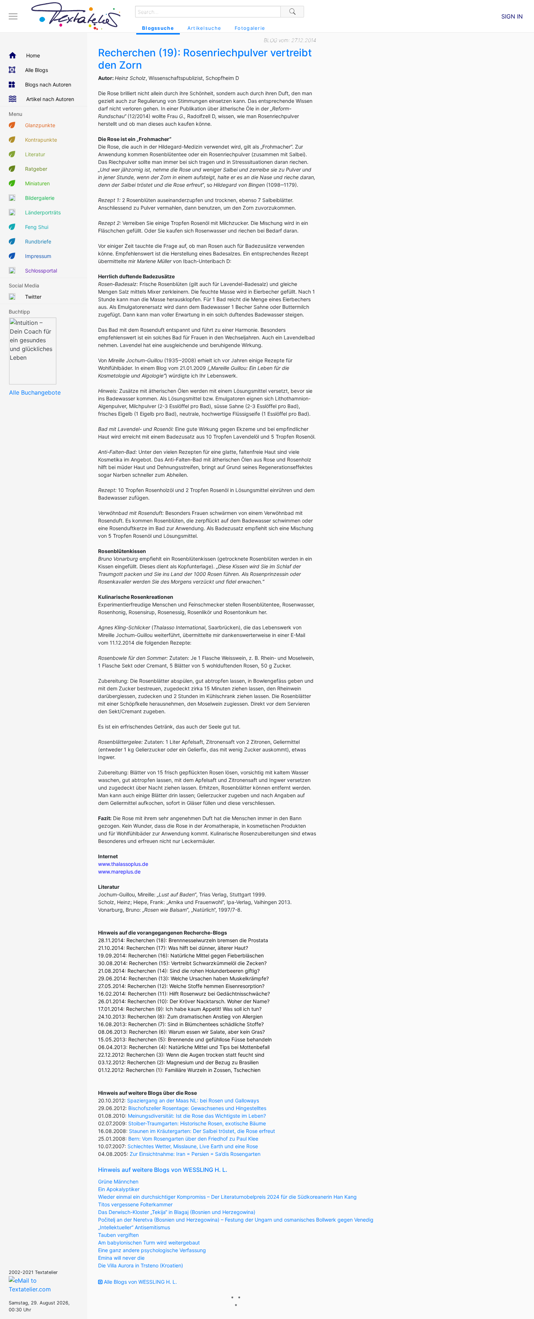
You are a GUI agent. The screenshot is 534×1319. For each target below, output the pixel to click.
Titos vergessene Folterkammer (135, 1204)
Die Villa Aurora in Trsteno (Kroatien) (140, 1265)
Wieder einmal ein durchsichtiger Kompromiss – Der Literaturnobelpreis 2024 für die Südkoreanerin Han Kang (227, 1197)
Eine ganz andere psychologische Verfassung (152, 1250)
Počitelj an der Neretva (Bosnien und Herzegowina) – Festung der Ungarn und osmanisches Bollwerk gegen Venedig (235, 1220)
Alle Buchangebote (35, 392)
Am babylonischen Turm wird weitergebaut (149, 1242)
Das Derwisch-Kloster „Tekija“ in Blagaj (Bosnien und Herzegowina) (176, 1212)
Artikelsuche (204, 28)
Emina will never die (121, 1258)
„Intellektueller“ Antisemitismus (134, 1227)
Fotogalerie (250, 28)
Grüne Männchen (118, 1181)
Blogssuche (158, 28)
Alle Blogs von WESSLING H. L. (139, 1282)
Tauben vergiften (118, 1235)
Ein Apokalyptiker (118, 1189)
